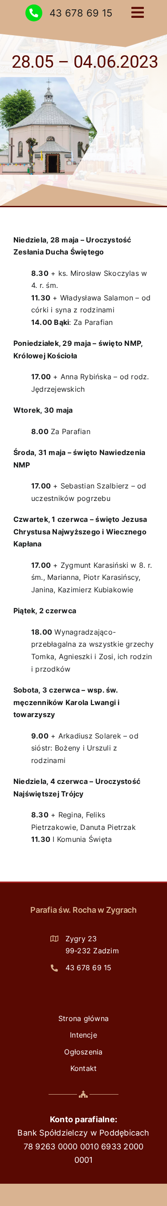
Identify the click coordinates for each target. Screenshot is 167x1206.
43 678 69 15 (80, 13)
